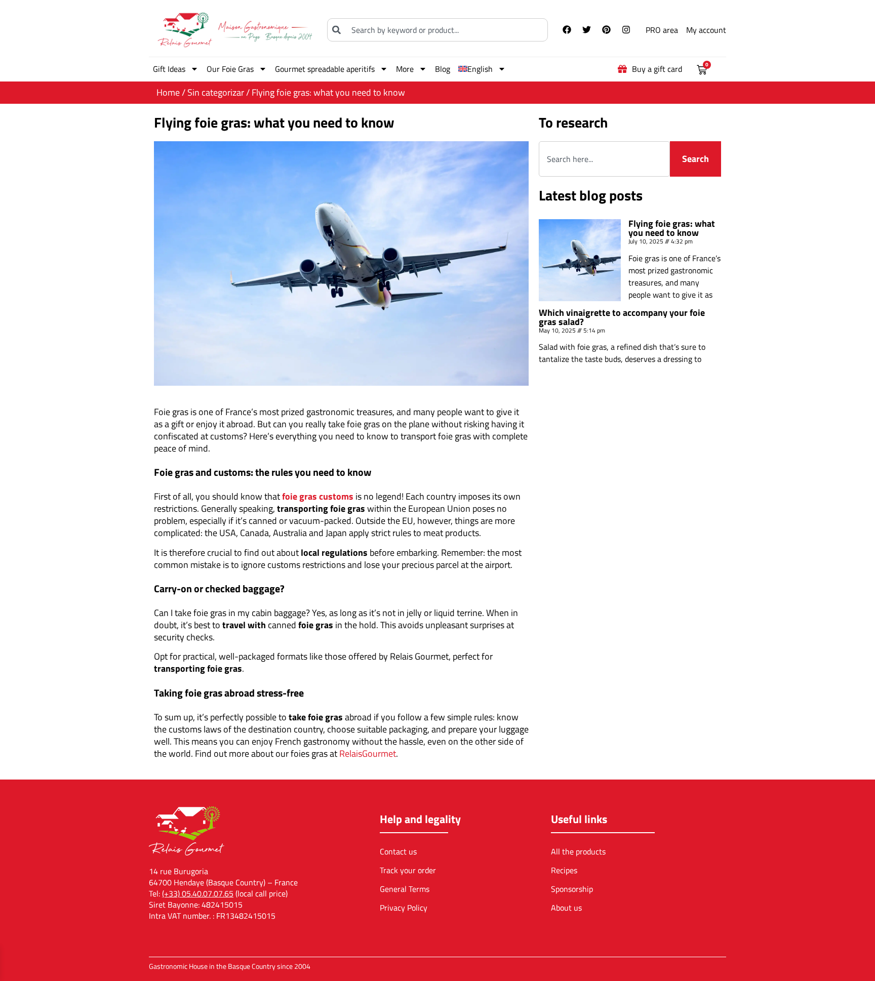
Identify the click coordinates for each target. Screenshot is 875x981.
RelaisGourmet (367, 753)
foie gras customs (317, 496)
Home (168, 92)
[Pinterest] (606, 29)
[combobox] (437, 30)
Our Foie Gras (230, 69)
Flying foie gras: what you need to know (671, 228)
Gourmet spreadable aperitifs (325, 69)
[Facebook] (566, 29)
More (405, 69)
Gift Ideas (169, 69)
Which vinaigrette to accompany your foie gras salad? (622, 317)
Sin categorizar (215, 92)
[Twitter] (586, 29)
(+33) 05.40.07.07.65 (197, 893)
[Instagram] (625, 29)
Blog (442, 69)
